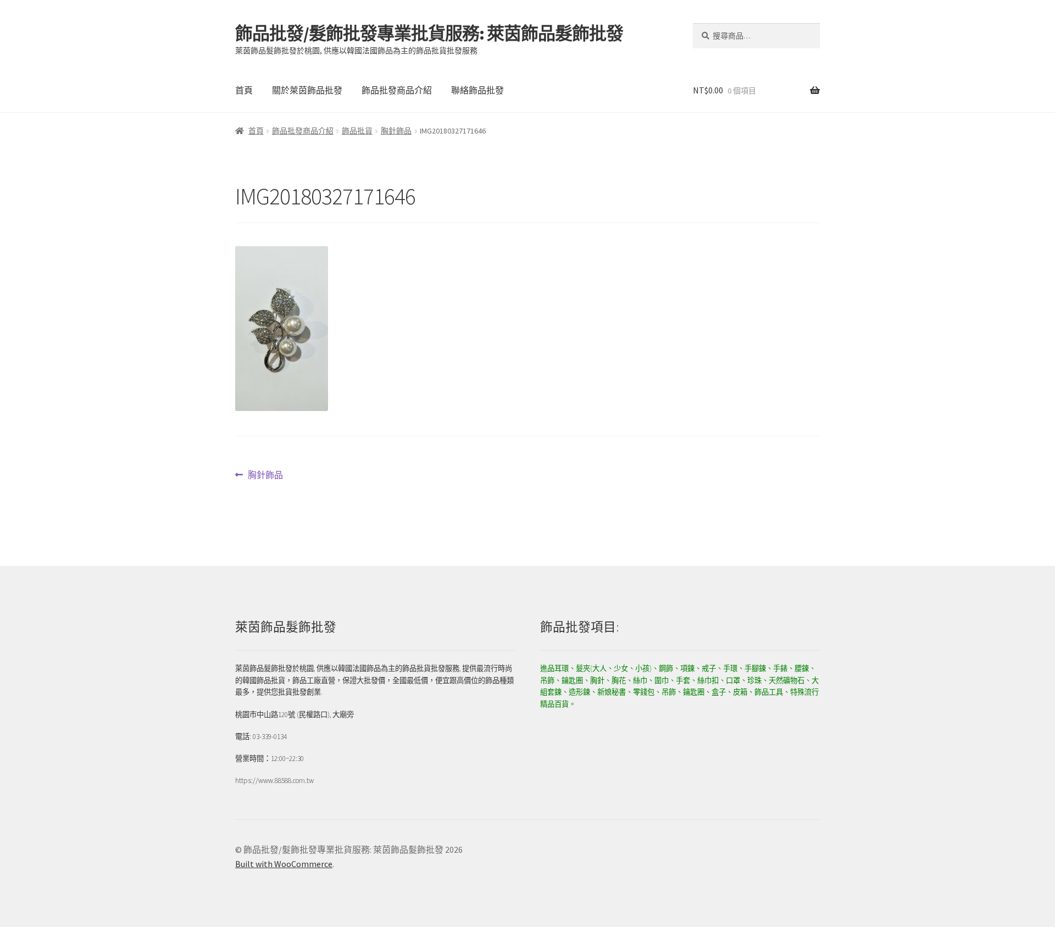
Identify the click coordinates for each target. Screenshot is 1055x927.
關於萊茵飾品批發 (307, 90)
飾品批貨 (357, 131)
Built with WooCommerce (283, 863)
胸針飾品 (396, 131)
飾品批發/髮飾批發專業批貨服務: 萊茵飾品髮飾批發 (429, 34)
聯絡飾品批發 (477, 90)
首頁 (244, 90)
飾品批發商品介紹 (397, 90)
